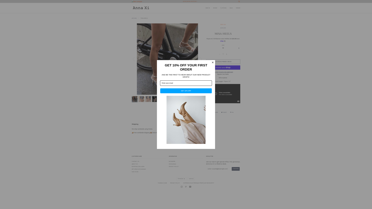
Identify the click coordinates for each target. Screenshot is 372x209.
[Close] (212, 62)
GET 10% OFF (186, 91)
